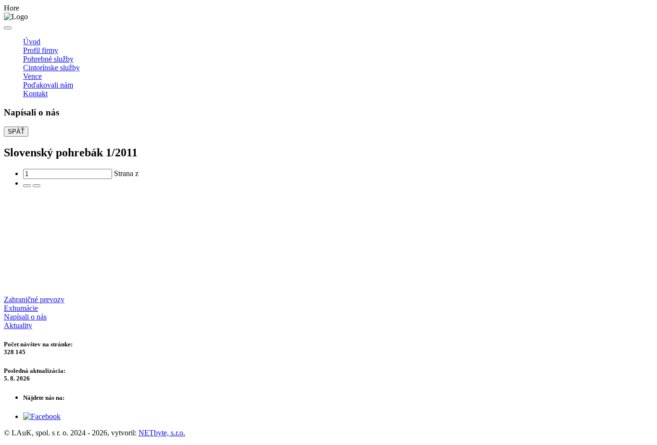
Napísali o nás (25, 317)
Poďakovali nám (48, 85)
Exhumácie (21, 308)
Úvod (31, 42)
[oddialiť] (36, 185)
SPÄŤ (16, 131)
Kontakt (35, 93)
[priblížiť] (27, 185)
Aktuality (18, 325)
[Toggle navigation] (8, 27)
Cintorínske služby (51, 68)
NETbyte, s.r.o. (162, 433)
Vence (32, 76)
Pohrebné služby (48, 59)
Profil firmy (40, 50)
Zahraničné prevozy (34, 299)
